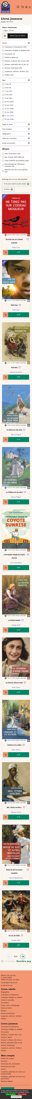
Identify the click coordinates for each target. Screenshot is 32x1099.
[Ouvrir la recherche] (18, 7)
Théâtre (3, 1019)
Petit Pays (14, 305)
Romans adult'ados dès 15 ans (11, 1042)
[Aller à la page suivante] (22, 956)
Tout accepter (10, 1094)
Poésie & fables (6, 1008)
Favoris (3, 1069)
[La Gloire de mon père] (16, 406)
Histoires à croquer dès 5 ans (11, 1034)
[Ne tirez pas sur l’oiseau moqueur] (16, 215)
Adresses (4, 1061)
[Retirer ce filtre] (3, 30)
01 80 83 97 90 (6, 985)
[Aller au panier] (22, 7)
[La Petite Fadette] (16, 596)
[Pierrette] (16, 343)
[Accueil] (5, 7)
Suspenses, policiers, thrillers (11, 1016)
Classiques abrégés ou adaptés (11, 997)
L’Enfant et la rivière (14, 745)
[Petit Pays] (16, 281)
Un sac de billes (14, 935)
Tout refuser (22, 1094)
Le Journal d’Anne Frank (14, 682)
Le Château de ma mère (14, 492)
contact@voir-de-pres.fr (9, 982)
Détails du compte (7, 1058)
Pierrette (14, 367)
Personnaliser (16, 1096)
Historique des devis (8, 1066)
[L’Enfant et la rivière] (16, 721)
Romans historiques (8, 1013)
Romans (3, 1011)
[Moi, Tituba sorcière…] (16, 783)
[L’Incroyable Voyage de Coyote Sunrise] (16, 530)
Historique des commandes (10, 1064)
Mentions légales (7, 1081)
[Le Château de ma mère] (16, 468)
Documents (5, 1003)
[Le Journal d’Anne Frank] (16, 658)
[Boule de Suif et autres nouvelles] (16, 846)
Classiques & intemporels (10, 995)
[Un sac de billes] (16, 911)
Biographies (5, 992)
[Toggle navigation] (29, 7)
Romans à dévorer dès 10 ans (11, 1040)
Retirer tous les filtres (17, 36)
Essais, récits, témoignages (10, 1005)
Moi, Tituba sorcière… (14, 807)
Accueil (3, 21)
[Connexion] (26, 7)
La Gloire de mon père (14, 430)
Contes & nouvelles (7, 1000)
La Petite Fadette (14, 620)
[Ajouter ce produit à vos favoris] (28, 239)
